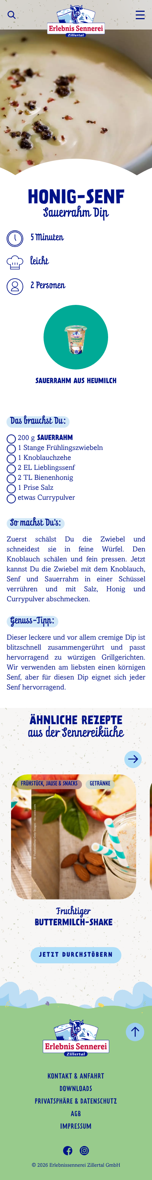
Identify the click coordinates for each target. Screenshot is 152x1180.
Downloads (76, 1089)
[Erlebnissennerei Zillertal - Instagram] (84, 1150)
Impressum (75, 1127)
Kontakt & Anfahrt (76, 1077)
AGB (76, 1114)
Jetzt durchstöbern (76, 955)
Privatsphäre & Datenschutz (76, 1102)
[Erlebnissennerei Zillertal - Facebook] (67, 1150)
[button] (133, 759)
